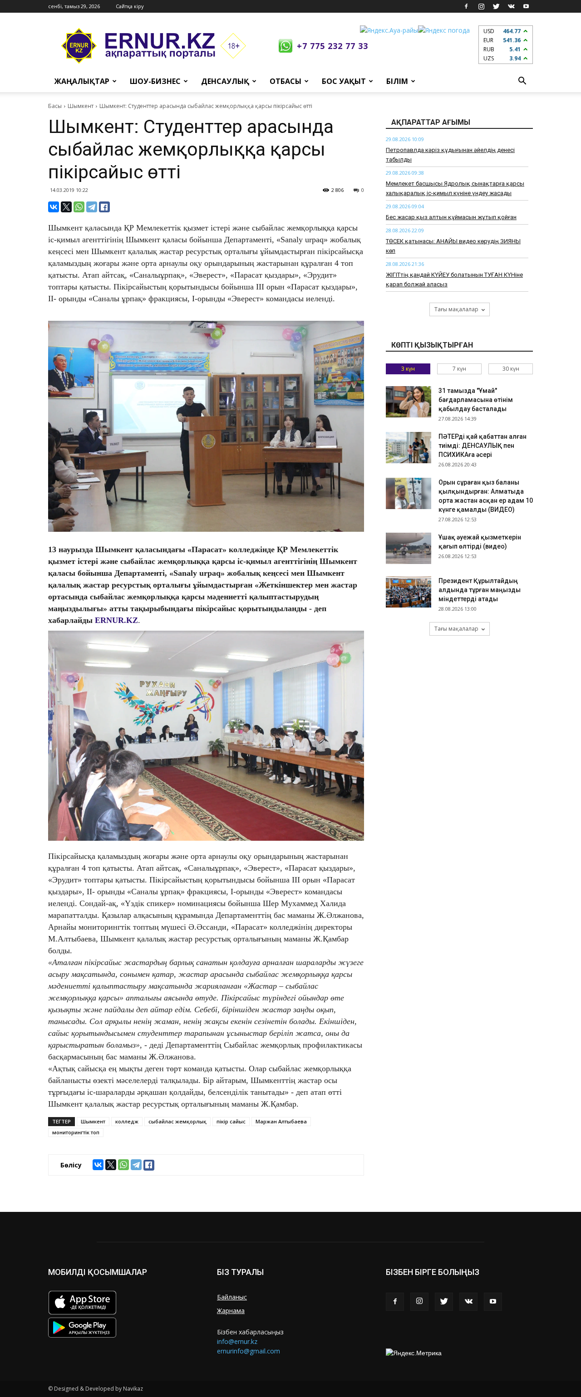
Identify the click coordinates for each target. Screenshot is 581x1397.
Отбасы (285, 81)
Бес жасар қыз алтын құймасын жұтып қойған (451, 217)
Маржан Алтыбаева (281, 1121)
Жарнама (231, 1310)
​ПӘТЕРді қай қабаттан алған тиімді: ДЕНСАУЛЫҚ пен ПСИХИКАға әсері (482, 445)
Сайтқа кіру (130, 6)
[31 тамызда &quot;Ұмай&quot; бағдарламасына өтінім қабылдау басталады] (408, 401)
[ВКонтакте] (53, 206)
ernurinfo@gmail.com (248, 1351)
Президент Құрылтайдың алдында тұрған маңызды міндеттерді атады (479, 590)
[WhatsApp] (79, 206)
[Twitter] (496, 6)
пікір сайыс (231, 1121)
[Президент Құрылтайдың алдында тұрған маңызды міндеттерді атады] (408, 592)
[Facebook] (466, 6)
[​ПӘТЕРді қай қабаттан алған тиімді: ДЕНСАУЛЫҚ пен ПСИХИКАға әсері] (408, 447)
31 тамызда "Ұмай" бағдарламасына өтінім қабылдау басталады (475, 399)
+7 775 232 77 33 (332, 45)
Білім (397, 81)
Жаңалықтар (81, 81)
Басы (55, 106)
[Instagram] (481, 6)
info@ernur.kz (237, 1341)
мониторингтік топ (75, 1132)
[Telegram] (91, 206)
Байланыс (232, 1297)
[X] (66, 206)
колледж (126, 1121)
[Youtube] (526, 6)
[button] (522, 81)
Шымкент (81, 106)
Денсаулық (225, 81)
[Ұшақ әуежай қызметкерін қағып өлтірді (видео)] (408, 548)
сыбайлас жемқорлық (177, 1121)
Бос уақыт (344, 81)
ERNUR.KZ (116, 620)
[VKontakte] (511, 6)
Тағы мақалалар (456, 309)
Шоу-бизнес (155, 81)
